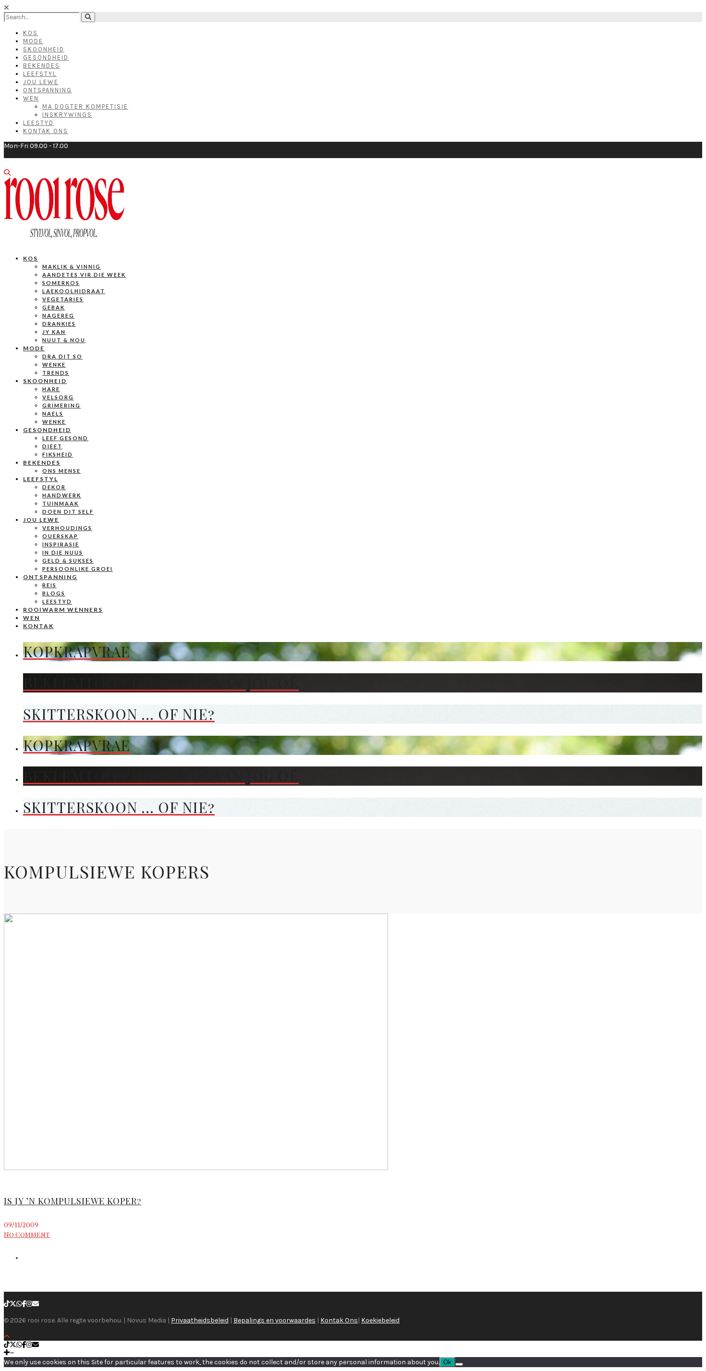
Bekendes (41, 65)
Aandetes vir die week (84, 275)
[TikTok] (7, 1304)
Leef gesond (65, 438)
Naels (52, 413)
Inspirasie (60, 544)
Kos (30, 33)
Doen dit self (68, 511)
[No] (459, 1364)
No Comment (27, 1234)
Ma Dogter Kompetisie (85, 106)
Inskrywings (67, 114)
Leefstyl (40, 73)
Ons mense (61, 471)
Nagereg (58, 315)
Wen (31, 98)
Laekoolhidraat (73, 291)
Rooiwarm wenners (63, 609)
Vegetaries (63, 299)
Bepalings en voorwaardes (274, 1320)
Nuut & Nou (63, 340)
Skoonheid (43, 49)
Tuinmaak (60, 503)
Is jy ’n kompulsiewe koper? (72, 1201)
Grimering (61, 405)
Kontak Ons (45, 131)
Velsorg (58, 397)
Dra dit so (62, 356)
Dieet (52, 446)
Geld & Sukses (68, 560)
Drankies (59, 324)
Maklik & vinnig (71, 266)
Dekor (54, 487)
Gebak (53, 307)
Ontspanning (47, 90)
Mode (33, 41)
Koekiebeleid (380, 1320)
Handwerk (61, 495)
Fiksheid (57, 454)
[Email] (35, 1304)
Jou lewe (41, 519)
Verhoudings (67, 528)
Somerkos (61, 283)
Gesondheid (46, 57)
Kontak (38, 626)
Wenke (54, 364)
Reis (49, 585)
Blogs (53, 593)
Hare (51, 389)
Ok (447, 1362)
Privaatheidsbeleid (200, 1320)
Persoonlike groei (77, 569)
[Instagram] (29, 1304)
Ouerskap (60, 536)
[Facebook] (24, 1304)
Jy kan (54, 332)
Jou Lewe (41, 82)
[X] (13, 1304)
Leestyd (38, 122)
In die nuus (62, 552)
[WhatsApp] (19, 1304)
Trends (55, 373)
